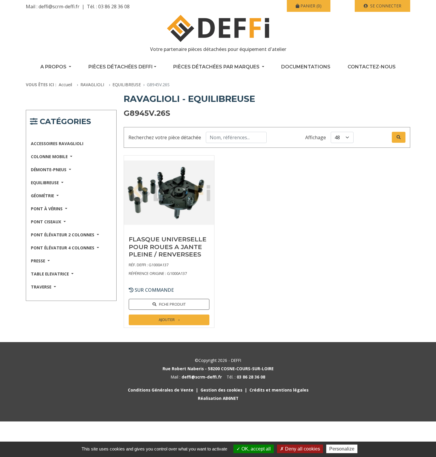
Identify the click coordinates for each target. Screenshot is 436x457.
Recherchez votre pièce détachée (164, 137)
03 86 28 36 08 (114, 6)
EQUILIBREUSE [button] (45, 182)
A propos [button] (54, 67)
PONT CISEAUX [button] (46, 222)
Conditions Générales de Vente (160, 390)
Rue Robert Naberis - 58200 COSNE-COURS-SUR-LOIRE (218, 368)
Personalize (341, 448)
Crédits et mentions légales (278, 390)
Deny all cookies (302, 448)
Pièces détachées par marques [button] (217, 67)
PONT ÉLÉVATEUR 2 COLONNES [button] (63, 235)
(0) (311, 6)
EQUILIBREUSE (126, 84)
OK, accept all (255, 448)
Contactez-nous (372, 67)
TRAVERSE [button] (41, 287)
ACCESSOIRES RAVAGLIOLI (57, 143)
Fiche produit (172, 304)
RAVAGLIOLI (92, 84)
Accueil (65, 84)
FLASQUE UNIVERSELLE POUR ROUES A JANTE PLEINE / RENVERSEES (167, 246)
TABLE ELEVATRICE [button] (50, 274)
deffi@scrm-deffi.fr (59, 6)
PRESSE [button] (38, 261)
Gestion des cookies (221, 390)
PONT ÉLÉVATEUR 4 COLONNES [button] (63, 248)
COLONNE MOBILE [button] (50, 156)
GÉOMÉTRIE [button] (43, 195)
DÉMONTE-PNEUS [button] (49, 169)
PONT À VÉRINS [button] (47, 208)
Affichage (315, 137)
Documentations (305, 67)
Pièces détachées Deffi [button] (120, 67)
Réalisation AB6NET (218, 398)
